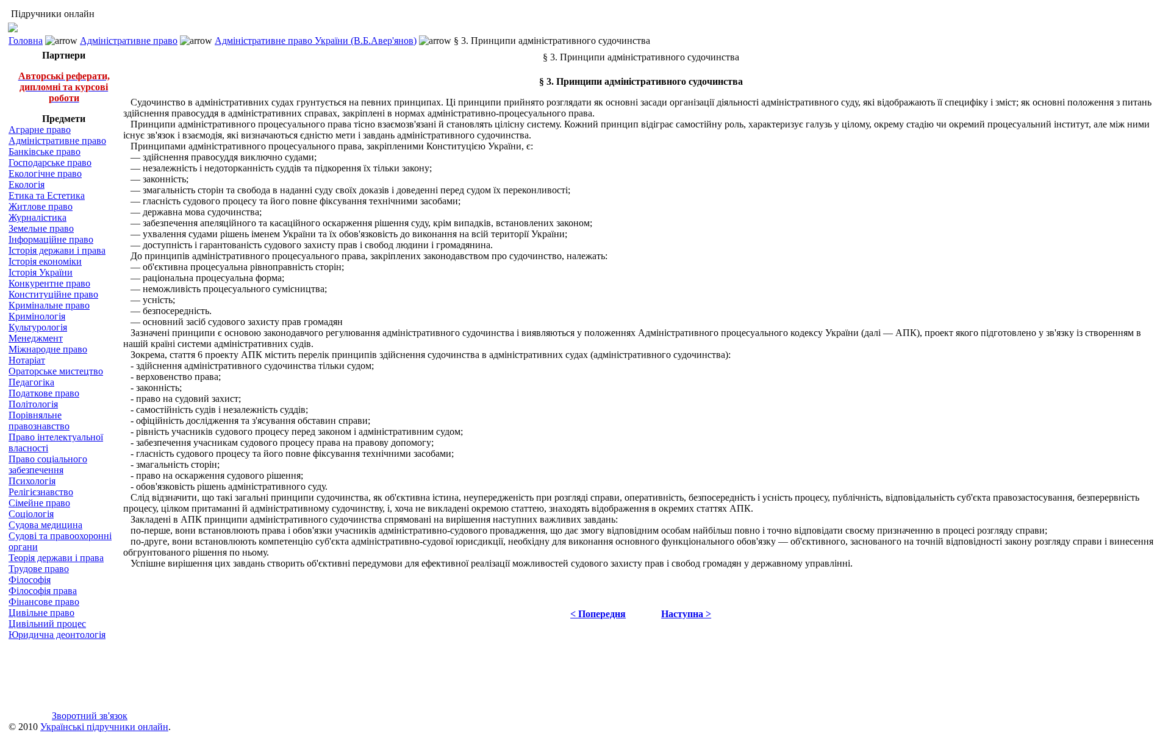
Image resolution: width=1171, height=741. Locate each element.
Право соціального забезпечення (48, 464)
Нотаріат (27, 360)
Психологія (32, 481)
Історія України (41, 272)
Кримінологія (37, 316)
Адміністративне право (128, 40)
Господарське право (50, 162)
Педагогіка (31, 382)
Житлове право (41, 206)
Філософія (30, 580)
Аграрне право (40, 129)
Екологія (27, 184)
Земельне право (41, 228)
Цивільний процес (47, 623)
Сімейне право (39, 503)
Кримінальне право (49, 305)
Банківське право (45, 151)
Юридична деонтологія (57, 634)
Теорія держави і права (56, 558)
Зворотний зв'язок (89, 716)
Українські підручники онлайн (104, 726)
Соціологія (31, 514)
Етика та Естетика (47, 195)
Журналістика (37, 217)
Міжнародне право (48, 349)
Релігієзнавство (41, 492)
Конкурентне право (49, 283)
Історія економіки (45, 261)
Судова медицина (45, 525)
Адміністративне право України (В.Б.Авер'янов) (316, 40)
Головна (26, 40)
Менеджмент (36, 338)
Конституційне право (53, 294)
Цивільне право (41, 612)
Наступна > (686, 614)
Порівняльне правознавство (39, 420)
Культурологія (38, 327)
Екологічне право (45, 173)
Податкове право (44, 393)
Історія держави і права (57, 250)
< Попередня (598, 614)
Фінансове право (44, 601)
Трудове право (39, 569)
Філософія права (43, 590)
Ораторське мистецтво (56, 371)
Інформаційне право (51, 239)
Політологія (33, 404)
